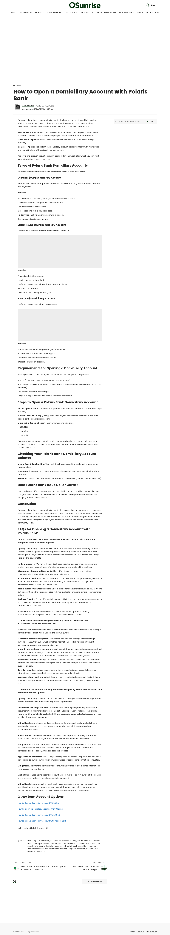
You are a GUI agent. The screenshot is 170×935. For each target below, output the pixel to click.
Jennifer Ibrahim (28, 106)
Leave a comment (96, 882)
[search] (147, 5)
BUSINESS (17, 85)
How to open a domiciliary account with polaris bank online (57, 846)
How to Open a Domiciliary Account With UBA (38, 803)
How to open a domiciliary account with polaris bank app (52, 841)
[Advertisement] (69, 31)
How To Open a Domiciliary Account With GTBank (40, 809)
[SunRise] (85, 5)
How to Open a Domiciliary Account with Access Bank (42, 821)
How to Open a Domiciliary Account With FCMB (39, 815)
